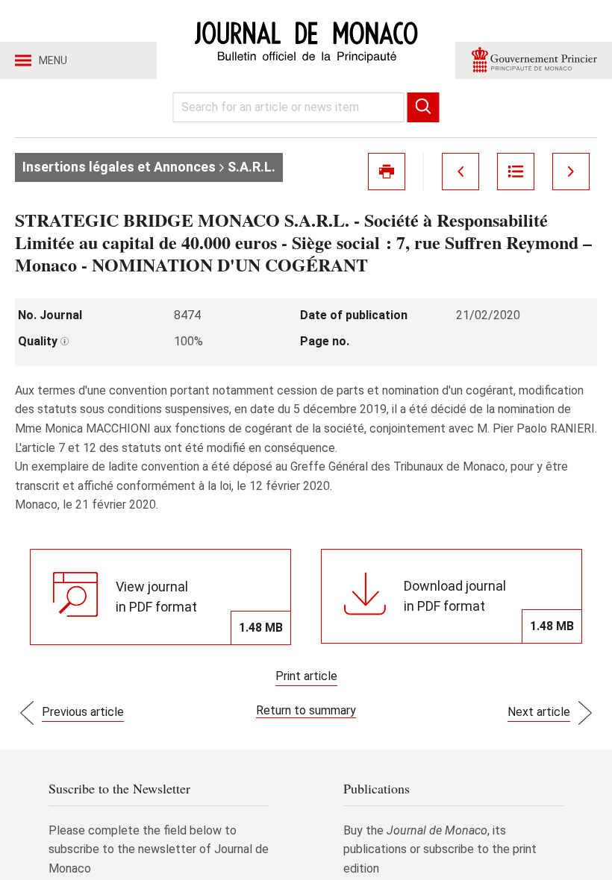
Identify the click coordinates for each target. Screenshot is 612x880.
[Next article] (571, 171)
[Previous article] (460, 171)
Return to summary (306, 710)
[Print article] (386, 171)
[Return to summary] (515, 171)
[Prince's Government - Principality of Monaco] (533, 60)
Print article (306, 676)
